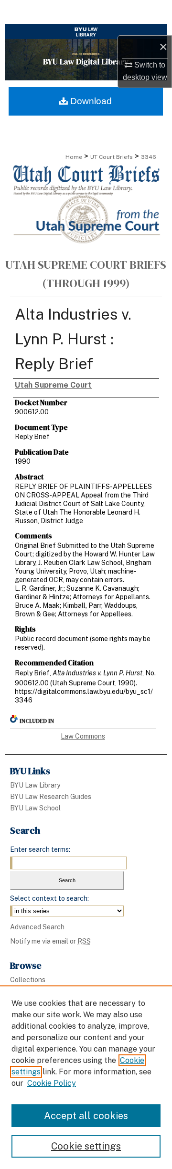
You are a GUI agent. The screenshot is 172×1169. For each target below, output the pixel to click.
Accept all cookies (86, 1115)
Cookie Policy (51, 1083)
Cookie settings (86, 1146)
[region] (86, 1077)
